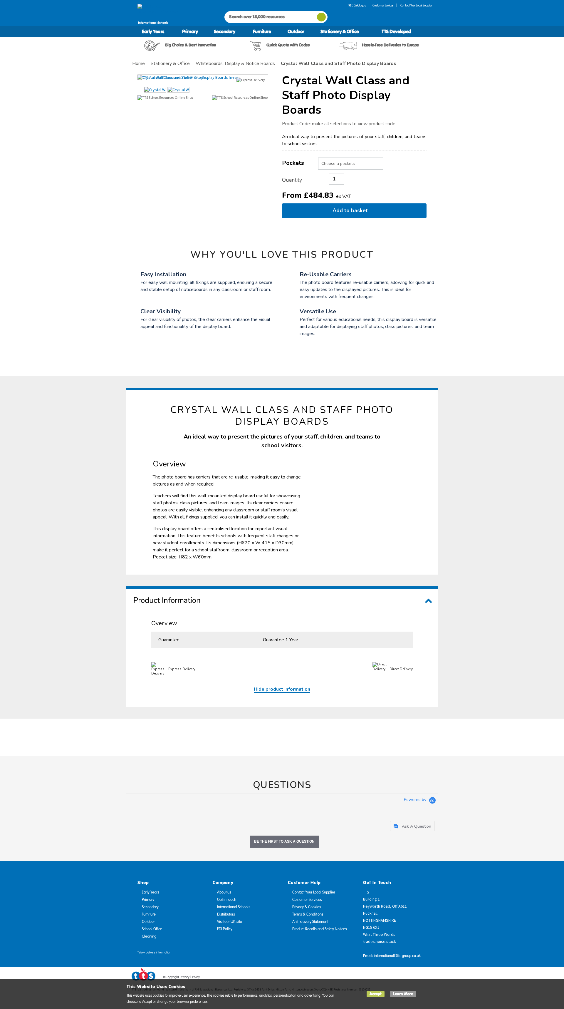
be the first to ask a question (284, 841)
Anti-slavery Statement (310, 921)
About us (224, 892)
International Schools (233, 907)
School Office (152, 929)
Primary (190, 31)
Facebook (394, 978)
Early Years (153, 31)
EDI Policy (224, 929)
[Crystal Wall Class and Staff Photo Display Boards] (203, 77)
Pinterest (416, 978)
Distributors (226, 914)
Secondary (224, 31)
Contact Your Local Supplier (416, 5)
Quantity (292, 179)
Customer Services (383, 5)
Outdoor (296, 31)
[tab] (412, 826)
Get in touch (226, 899)
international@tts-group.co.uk (397, 955)
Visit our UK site (229, 921)
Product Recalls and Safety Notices (319, 929)
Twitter (405, 978)
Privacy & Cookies (306, 907)
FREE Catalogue (357, 5)
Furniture (262, 31)
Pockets (293, 163)
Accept (376, 993)
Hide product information (282, 689)
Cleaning (149, 936)
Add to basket (352, 210)
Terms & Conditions (307, 914)
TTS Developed (396, 31)
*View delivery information (154, 952)
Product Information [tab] (167, 600)
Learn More (403, 993)
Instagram (428, 978)
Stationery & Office (339, 31)
